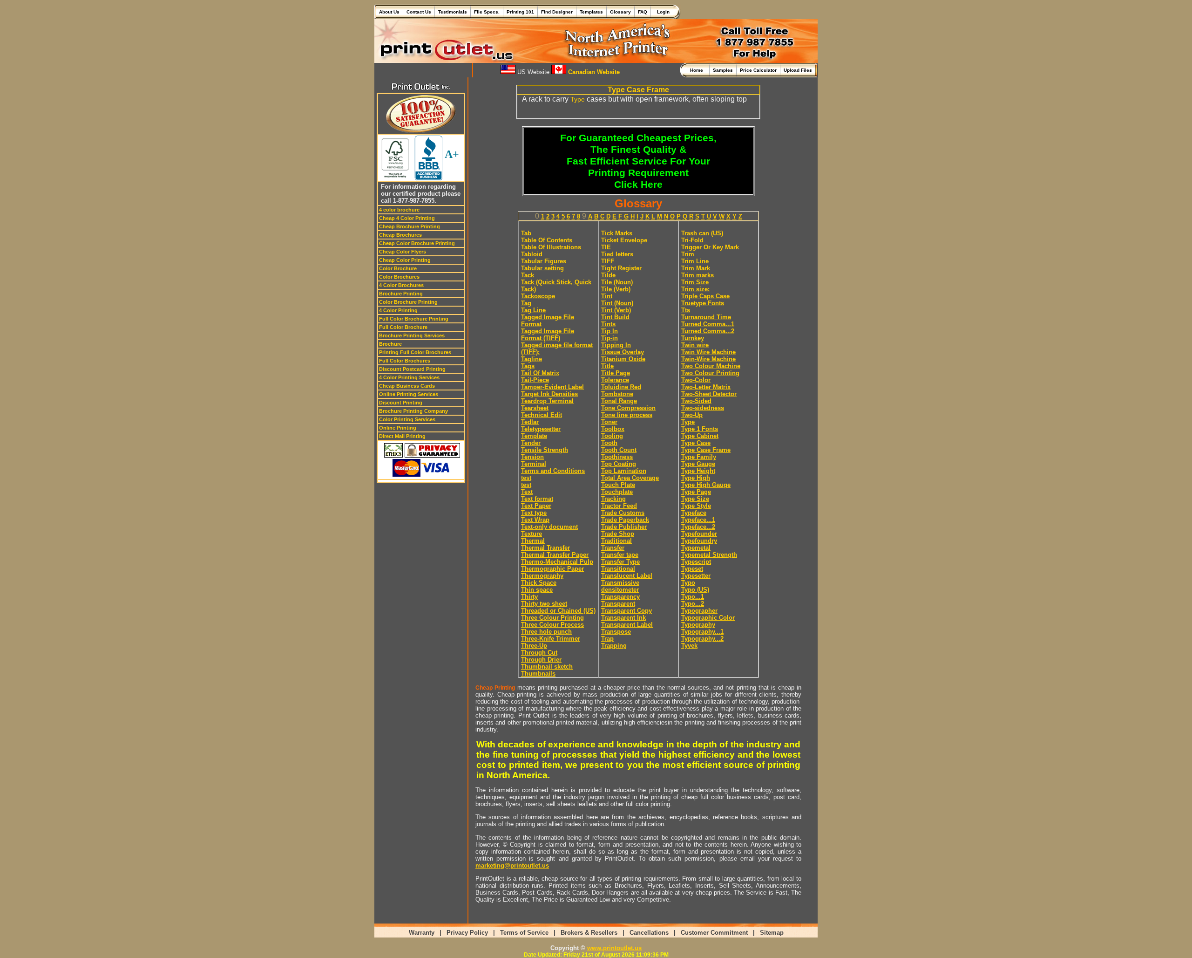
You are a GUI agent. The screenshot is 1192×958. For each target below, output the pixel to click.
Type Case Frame (706, 449)
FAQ (642, 11)
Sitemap (772, 932)
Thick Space (538, 582)
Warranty (421, 932)
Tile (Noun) (617, 282)
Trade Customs (622, 512)
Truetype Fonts (702, 303)
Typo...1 (692, 596)
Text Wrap (535, 519)
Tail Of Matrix (540, 373)
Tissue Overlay (622, 352)
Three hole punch (546, 631)
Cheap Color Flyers (402, 251)
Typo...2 (692, 603)
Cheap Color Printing (405, 260)
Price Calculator (758, 70)
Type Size (695, 498)
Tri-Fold (692, 240)
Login (662, 11)
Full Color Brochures (404, 360)
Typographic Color (708, 617)
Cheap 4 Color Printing (407, 218)
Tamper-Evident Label (552, 386)
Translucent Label (626, 575)
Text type (534, 512)
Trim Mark (695, 268)
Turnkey (692, 338)
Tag (526, 303)
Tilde (608, 275)
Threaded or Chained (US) (558, 610)
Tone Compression (628, 407)
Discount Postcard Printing (412, 369)
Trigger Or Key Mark (710, 247)
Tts (685, 310)
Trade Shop (617, 533)
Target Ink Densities (549, 393)
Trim (687, 254)
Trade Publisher (624, 526)
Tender (531, 442)
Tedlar (530, 421)
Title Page (615, 373)
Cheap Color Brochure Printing (417, 243)
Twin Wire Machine (708, 352)
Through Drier (541, 659)
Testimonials (452, 11)
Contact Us (418, 11)
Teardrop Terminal (547, 400)
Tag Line (533, 310)
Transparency (620, 596)
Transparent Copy (626, 610)
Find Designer (557, 11)
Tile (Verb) (615, 289)
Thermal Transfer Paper (555, 554)
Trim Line (695, 261)
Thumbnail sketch (547, 666)
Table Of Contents (546, 240)
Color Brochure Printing (408, 302)
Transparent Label (627, 624)
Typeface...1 (698, 519)
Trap (607, 638)
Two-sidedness (702, 407)
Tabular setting (542, 268)
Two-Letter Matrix (706, 386)
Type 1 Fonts (699, 428)
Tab (526, 233)
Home (698, 70)
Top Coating (618, 463)
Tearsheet (535, 407)
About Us (389, 11)
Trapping (614, 645)
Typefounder (699, 533)
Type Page (696, 491)
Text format (537, 498)
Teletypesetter (541, 428)
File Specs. (487, 11)
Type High (695, 477)
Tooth (609, 442)
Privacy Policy (467, 932)
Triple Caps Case (705, 296)
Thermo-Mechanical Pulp (557, 561)
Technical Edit (541, 414)
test (526, 477)
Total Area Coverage (630, 477)
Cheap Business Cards (407, 386)
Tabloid (531, 254)
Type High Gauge (706, 484)
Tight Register (621, 268)
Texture (531, 533)
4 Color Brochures (401, 285)
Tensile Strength (544, 449)
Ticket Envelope (624, 240)
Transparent (618, 603)
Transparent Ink (623, 617)
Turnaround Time (706, 317)
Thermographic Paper (552, 568)
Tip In (609, 331)
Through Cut (539, 652)
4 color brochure (399, 209)
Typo (688, 582)
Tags (528, 366)
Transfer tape (619, 554)
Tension (532, 456)
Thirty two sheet (544, 603)
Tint (606, 296)
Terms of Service (524, 932)
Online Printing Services (408, 394)
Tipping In (616, 345)
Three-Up (534, 645)
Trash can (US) (702, 233)
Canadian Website (593, 71)
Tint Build (615, 317)
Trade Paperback (625, 519)
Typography (698, 624)
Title (607, 366)
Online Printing (397, 428)
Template (534, 435)
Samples (723, 70)
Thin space (537, 589)
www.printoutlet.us (614, 947)
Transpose (616, 631)
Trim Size (695, 282)
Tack (527, 275)
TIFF (607, 261)
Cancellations (649, 932)
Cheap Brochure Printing (409, 226)
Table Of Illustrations (551, 247)
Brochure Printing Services (412, 335)
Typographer (699, 610)
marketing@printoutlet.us (512, 865)
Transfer (612, 547)
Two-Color (696, 379)
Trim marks (697, 275)
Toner (609, 421)
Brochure (390, 344)
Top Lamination (623, 470)
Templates (591, 11)
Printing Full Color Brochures (415, 352)
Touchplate (617, 491)
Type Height (698, 470)
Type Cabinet (699, 435)
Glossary (620, 11)
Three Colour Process (552, 624)
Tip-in (609, 338)
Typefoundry (699, 540)
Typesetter (696, 575)
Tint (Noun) (617, 303)
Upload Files (798, 70)
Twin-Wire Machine (708, 359)
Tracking (613, 498)
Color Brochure (398, 268)
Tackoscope (538, 296)
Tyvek (689, 645)
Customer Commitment (714, 932)
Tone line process (626, 414)
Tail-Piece (535, 379)
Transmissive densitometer (620, 586)
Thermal (533, 540)
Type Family (698, 456)
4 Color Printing (398, 310)
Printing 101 (520, 11)
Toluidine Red (621, 386)
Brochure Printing (401, 293)
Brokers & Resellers (589, 932)
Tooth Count (619, 449)
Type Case (696, 442)
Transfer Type (620, 561)
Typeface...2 (698, 526)
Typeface (693, 512)
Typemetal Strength (709, 554)
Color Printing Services (407, 419)
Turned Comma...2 (707, 331)
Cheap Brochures (400, 235)
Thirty (529, 596)
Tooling (612, 435)
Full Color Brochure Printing (413, 319)
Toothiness (617, 456)
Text (527, 491)
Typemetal (696, 547)
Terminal (533, 463)
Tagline (531, 359)
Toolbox (612, 428)
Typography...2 (702, 638)
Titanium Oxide (623, 359)
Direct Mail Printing (402, 436)
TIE (606, 247)
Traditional (616, 540)
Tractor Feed (619, 505)
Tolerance (615, 379)
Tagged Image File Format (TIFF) (547, 335)
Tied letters (617, 254)
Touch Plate (618, 484)
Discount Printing (400, 402)
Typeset (692, 568)
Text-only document (549, 526)
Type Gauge (698, 463)
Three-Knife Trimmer (550, 638)
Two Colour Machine (710, 366)
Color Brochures (399, 277)
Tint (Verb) (616, 310)
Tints (608, 324)
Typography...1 (702, 631)
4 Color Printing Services (409, 377)
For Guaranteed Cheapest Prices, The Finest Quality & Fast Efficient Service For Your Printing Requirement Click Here (638, 161)
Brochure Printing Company (413, 411)
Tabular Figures (543, 261)
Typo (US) (695, 589)
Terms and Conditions (553, 470)
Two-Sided (696, 400)
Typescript (696, 561)
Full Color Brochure (403, 327)
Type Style (696, 505)
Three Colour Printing (552, 617)
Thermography (542, 575)
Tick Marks (616, 233)
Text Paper (536, 505)
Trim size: (695, 289)
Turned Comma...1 (707, 324)
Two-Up (692, 414)
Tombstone (617, 393)
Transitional (618, 568)
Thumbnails (538, 673)
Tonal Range (619, 400)
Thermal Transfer (545, 547)
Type (577, 99)
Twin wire (695, 345)
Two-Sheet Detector (709, 393)
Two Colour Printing (710, 373)
